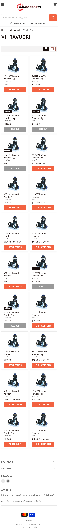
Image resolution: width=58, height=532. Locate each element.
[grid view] (46, 49)
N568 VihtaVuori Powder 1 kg (11, 431)
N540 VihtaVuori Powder (39, 313)
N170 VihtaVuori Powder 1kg (39, 274)
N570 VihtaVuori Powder (39, 431)
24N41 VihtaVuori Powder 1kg (40, 77)
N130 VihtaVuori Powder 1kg (11, 156)
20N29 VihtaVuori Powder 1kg (12, 77)
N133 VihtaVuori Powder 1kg (39, 156)
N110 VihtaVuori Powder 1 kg (11, 117)
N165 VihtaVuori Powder (11, 274)
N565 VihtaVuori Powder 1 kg (39, 392)
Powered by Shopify (29, 527)
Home (4, 30)
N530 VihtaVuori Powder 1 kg (11, 313)
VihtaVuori (15, 30)
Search (29, 520)
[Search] (53, 17)
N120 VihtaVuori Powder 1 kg (39, 117)
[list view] (52, 49)
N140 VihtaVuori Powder (39, 195)
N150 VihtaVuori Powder (11, 235)
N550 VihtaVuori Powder (11, 353)
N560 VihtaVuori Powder (11, 392)
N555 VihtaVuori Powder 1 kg (39, 353)
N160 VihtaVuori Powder (39, 235)
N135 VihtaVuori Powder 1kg (11, 195)
